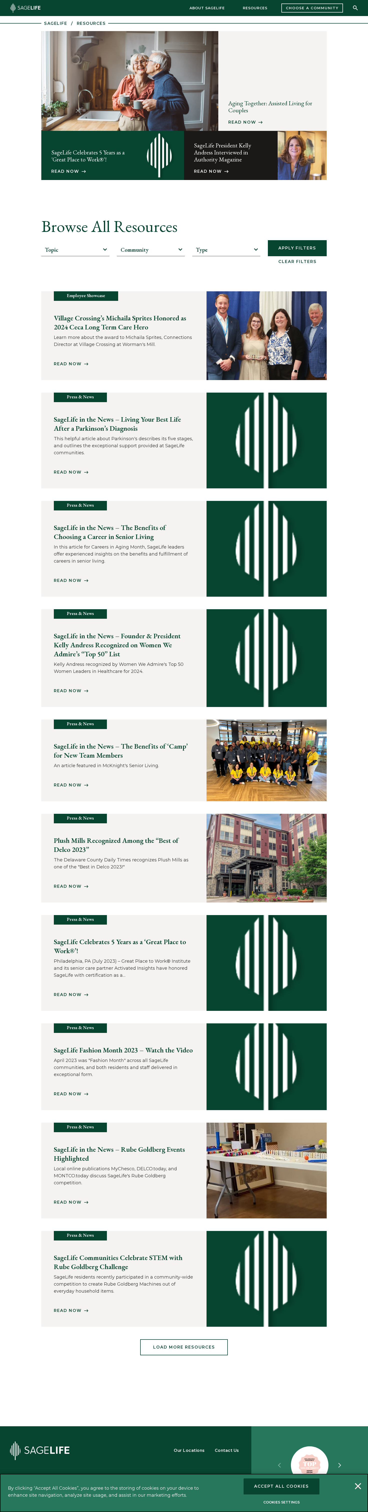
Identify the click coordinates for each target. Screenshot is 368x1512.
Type (202, 249)
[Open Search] (355, 8)
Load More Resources (184, 1347)
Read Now (242, 122)
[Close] (357, 1486)
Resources (255, 8)
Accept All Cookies (281, 1486)
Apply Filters (297, 248)
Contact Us (227, 1450)
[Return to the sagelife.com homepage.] (25, 8)
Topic (51, 249)
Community (134, 249)
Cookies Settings (281, 1502)
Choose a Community (312, 8)
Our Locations (189, 1450)
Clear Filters (297, 261)
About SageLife (207, 8)
